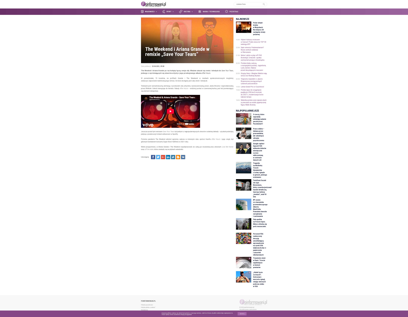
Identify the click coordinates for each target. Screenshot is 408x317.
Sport (168, 12)
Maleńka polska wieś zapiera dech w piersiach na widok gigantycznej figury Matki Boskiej (253, 102)
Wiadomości (150, 12)
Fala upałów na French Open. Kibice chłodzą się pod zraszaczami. (260, 222)
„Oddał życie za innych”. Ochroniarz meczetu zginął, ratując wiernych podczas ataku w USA (259, 279)
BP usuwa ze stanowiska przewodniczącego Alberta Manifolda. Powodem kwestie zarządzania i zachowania (260, 208)
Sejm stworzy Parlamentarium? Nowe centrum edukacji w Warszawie (252, 49)
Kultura (187, 12)
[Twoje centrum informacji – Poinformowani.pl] (153, 4)
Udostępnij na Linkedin (168, 157)
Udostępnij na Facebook (153, 157)
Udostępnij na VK (183, 157)
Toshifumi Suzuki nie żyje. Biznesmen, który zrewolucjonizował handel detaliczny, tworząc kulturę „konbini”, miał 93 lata (260, 188)
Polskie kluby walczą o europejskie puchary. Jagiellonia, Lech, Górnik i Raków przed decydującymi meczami (253, 66)
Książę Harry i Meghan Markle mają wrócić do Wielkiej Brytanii (254, 74)
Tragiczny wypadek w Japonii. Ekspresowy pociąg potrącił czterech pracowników (252, 81)
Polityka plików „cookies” (148, 307)
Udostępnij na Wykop (173, 157)
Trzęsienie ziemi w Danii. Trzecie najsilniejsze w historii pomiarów (259, 262)
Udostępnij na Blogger (178, 157)
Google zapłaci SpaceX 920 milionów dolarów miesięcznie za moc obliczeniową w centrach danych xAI (259, 152)
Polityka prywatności (147, 305)
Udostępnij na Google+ (163, 157)
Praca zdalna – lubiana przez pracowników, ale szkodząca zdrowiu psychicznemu (258, 134)
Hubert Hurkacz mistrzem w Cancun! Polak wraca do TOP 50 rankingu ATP (253, 42)
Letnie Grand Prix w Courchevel (252, 87)
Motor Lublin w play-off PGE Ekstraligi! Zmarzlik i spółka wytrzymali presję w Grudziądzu (252, 57)
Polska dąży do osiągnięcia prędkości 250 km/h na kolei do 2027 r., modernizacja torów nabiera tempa (252, 93)
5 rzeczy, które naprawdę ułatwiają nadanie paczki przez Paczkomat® (259, 119)
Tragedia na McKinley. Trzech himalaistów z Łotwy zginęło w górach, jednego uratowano (260, 170)
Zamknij (242, 313)
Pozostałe (234, 12)
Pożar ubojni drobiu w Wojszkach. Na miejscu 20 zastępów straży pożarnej (259, 28)
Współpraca (144, 310)
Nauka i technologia (211, 12)
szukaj (264, 4)
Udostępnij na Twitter (158, 157)
